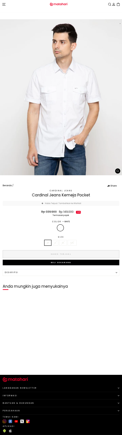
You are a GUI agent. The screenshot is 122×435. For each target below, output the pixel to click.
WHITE (60, 228)
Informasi (10, 395)
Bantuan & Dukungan (18, 403)
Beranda (7, 185)
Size (61, 237)
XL (63, 242)
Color (61, 221)
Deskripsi (11, 272)
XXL (72, 242)
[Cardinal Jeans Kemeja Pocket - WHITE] (6, 367)
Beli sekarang (61, 262)
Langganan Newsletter (20, 388)
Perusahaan (11, 410)
